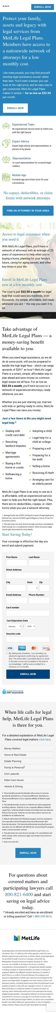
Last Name (34, 557)
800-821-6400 (19, 894)
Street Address (14, 569)
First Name (11, 557)
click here (45, 739)
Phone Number (36, 594)
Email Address (13, 594)
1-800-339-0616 (42, 916)
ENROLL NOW (42, 7)
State (29, 582)
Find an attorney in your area (28, 210)
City (8, 582)
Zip (41, 582)
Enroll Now (15, 108)
